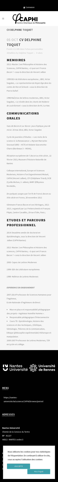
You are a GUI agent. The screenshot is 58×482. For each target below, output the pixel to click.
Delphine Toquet (26, 53)
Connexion (30, 7)
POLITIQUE (38, 471)
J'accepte (18, 466)
